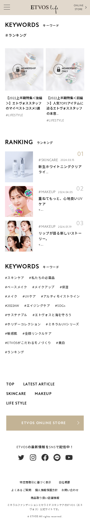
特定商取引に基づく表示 (35, 482)
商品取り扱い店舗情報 (45, 498)
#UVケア (29, 297)
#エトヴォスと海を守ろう (52, 315)
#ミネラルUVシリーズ (62, 324)
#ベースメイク (16, 287)
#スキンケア (14, 278)
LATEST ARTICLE (39, 384)
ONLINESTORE (78, 7)
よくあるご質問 (21, 490)
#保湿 (64, 287)
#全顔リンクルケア (37, 334)
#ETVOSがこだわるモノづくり (28, 343)
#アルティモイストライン (60, 297)
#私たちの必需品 (42, 278)
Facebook (45, 457)
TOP (10, 384)
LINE (57, 457)
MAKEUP (43, 393)
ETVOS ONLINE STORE (44, 423)
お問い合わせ (70, 490)
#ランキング (14, 352)
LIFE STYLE (16, 403)
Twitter (21, 457)
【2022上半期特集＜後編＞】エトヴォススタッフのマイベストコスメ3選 (24, 103)
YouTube (69, 457)
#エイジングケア (37, 306)
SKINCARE (16, 393)
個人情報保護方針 (46, 490)
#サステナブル (16, 315)
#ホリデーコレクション (23, 324)
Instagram (33, 457)
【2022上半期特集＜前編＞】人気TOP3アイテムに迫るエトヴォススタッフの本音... (64, 106)
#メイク (11, 297)
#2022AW (12, 306)
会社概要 (64, 482)
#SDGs (60, 306)
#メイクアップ (43, 287)
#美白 (60, 343)
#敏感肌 (11, 334)
